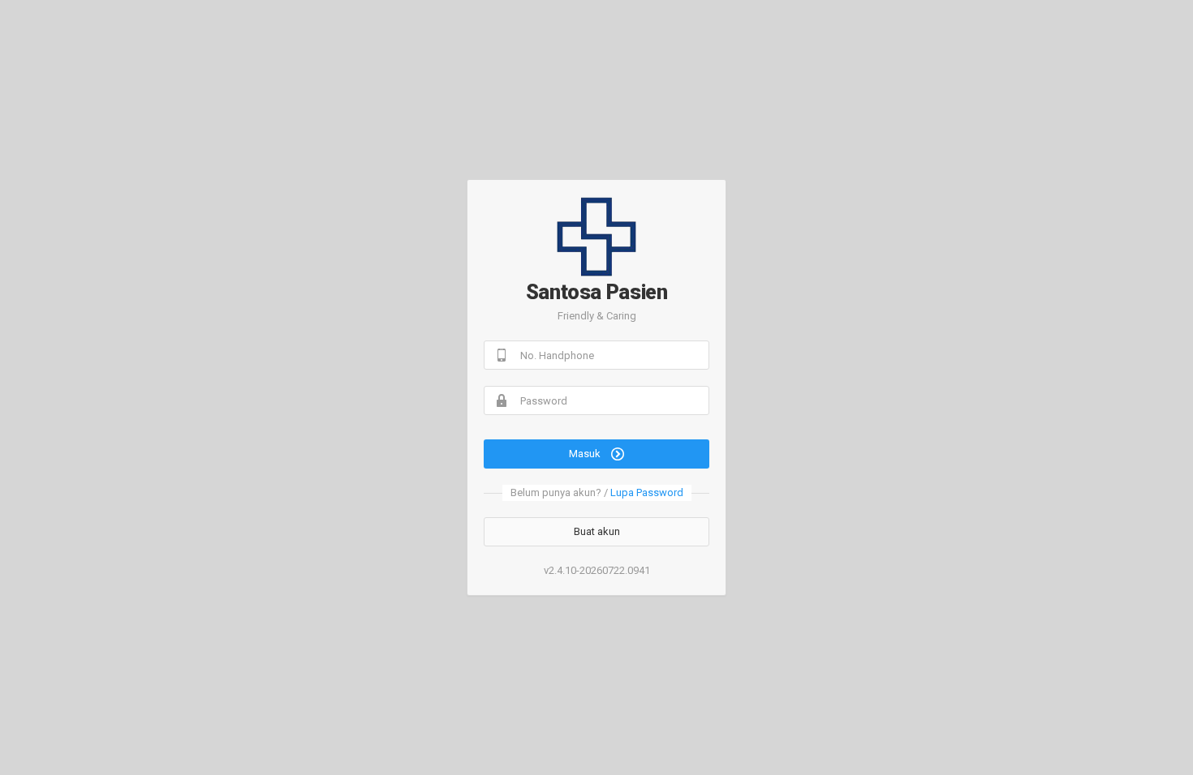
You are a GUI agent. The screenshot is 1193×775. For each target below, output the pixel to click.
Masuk (586, 453)
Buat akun (597, 531)
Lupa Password (646, 492)
